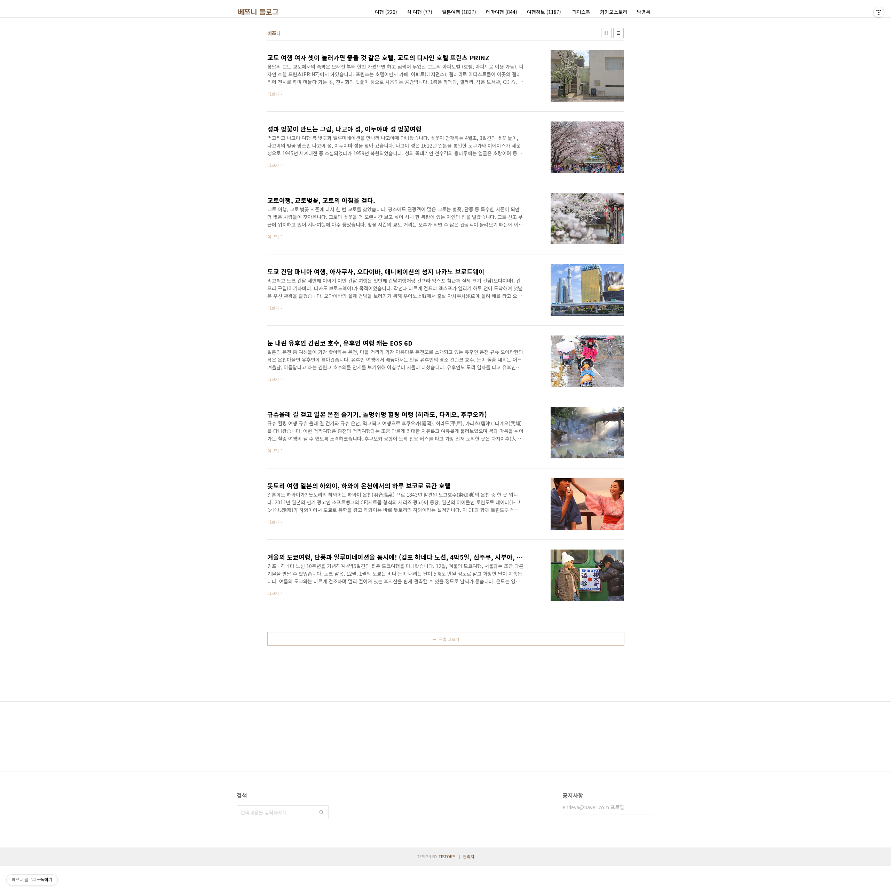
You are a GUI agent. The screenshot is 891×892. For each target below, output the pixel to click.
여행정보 (544, 11)
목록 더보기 (449, 639)
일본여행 (459, 11)
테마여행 (501, 11)
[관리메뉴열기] (879, 12)
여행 (386, 11)
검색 (321, 812)
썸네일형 (606, 33)
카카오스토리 (613, 11)
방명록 (643, 11)
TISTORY (447, 856)
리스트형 (618, 33)
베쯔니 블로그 (258, 12)
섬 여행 (419, 11)
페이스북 (581, 11)
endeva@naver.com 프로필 (593, 807)
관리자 (468, 856)
